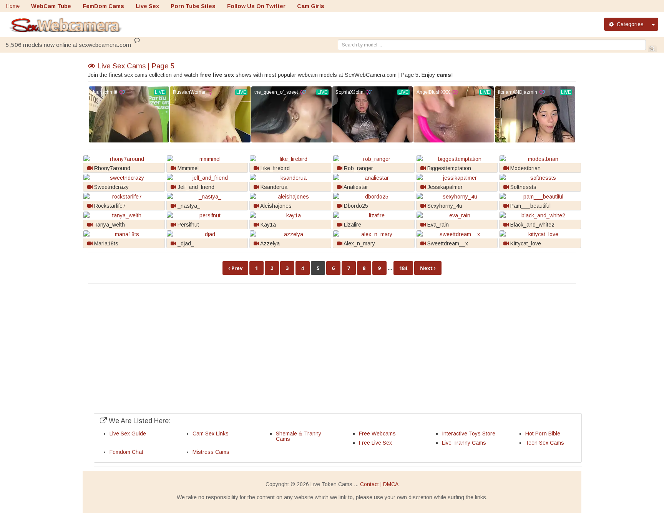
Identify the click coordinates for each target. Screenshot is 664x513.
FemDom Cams (103, 6)
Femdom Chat (126, 452)
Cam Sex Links (211, 433)
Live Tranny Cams (464, 443)
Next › (428, 268)
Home (13, 6)
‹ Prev (235, 268)
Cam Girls (310, 6)
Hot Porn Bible (542, 433)
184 (403, 268)
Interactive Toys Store (468, 433)
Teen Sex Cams (544, 443)
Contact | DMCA (379, 484)
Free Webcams (377, 433)
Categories (629, 24)
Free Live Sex (375, 443)
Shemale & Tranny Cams (298, 436)
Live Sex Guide (128, 433)
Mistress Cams (211, 452)
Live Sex (147, 6)
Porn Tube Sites (193, 6)
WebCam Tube (51, 6)
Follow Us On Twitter (256, 6)
